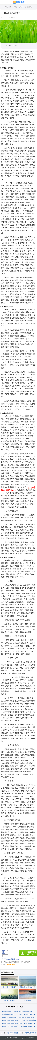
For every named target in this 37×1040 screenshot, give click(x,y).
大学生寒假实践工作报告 (10, 1011)
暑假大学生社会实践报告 (27, 1023)
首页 (15, 7)
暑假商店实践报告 (30, 1033)
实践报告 (28, 7)
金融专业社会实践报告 (9, 1017)
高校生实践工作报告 (26, 1011)
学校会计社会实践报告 (26, 1017)
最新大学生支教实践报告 (27, 1014)
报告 (21, 7)
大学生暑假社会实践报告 (27, 1026)
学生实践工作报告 (8, 1014)
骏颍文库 (15, 1038)
